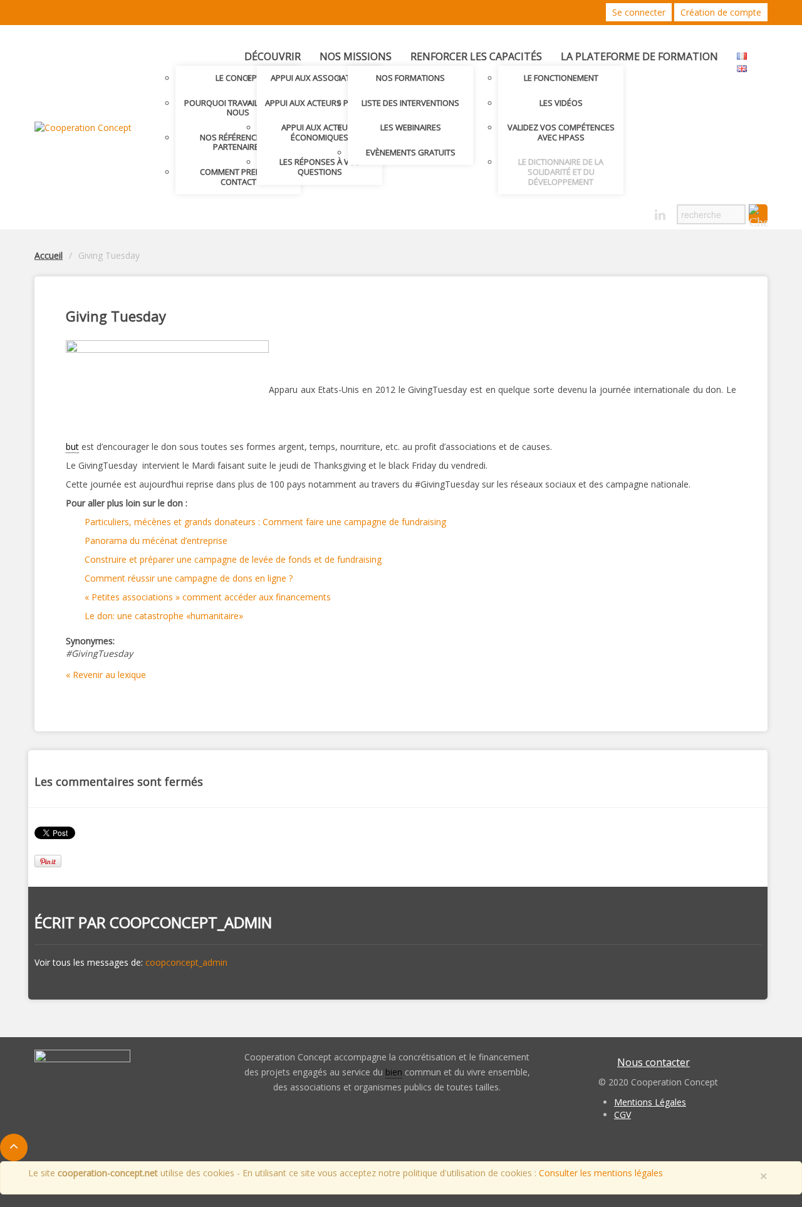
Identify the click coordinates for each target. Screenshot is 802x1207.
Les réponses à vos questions (319, 166)
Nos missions (356, 56)
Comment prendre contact (238, 176)
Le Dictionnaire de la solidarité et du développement (560, 171)
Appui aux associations (320, 77)
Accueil (48, 255)
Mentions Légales (650, 1102)
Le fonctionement (561, 77)
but (72, 446)
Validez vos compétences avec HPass (561, 132)
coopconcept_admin (191, 922)
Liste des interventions (410, 102)
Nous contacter (653, 1062)
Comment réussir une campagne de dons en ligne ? (189, 578)
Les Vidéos (561, 102)
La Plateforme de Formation (639, 56)
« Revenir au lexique (106, 675)
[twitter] (616, 211)
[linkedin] (660, 215)
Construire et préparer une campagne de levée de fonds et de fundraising (233, 559)
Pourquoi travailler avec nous (238, 107)
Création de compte (720, 12)
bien (393, 1072)
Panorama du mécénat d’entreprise (156, 540)
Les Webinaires (410, 127)
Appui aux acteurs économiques (319, 132)
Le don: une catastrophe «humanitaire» (164, 616)
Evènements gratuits (411, 152)
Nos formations (410, 77)
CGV (622, 1115)
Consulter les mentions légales (601, 1173)
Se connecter (638, 12)
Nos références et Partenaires (238, 142)
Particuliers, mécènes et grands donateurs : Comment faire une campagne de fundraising (265, 522)
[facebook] (638, 211)
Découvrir (272, 56)
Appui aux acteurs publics (320, 102)
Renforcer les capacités (476, 56)
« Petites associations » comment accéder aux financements (208, 597)
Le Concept (238, 77)
